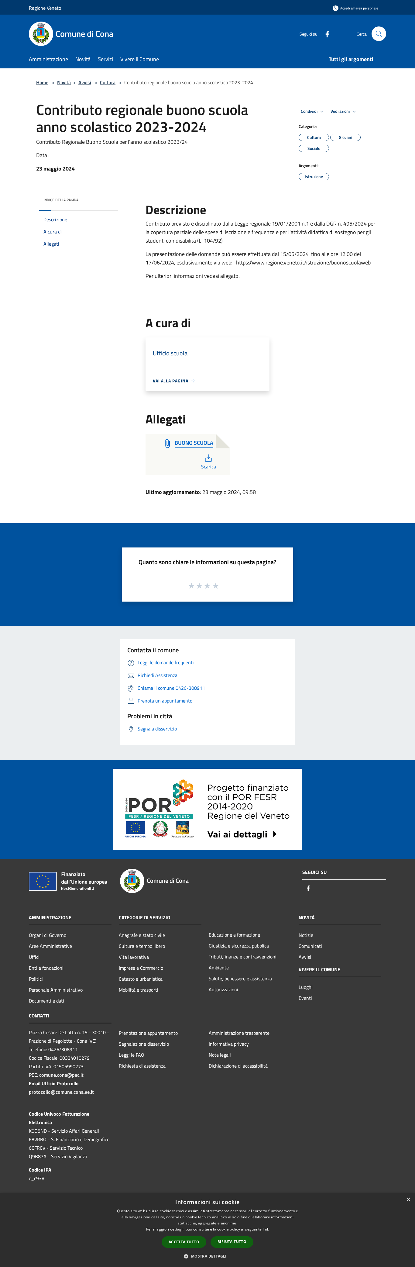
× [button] (408, 1199)
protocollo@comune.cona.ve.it (61, 1092)
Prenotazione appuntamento (148, 1033)
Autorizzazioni (223, 989)
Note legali (220, 1054)
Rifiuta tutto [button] (232, 1241)
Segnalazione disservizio (144, 1044)
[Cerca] (379, 33)
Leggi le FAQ (131, 1054)
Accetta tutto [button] (184, 1242)
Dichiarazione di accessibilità (238, 1065)
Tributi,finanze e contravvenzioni (242, 956)
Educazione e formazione (234, 934)
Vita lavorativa (134, 957)
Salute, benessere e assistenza (240, 978)
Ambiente (219, 967)
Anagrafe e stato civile (142, 935)
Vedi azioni (341, 111)
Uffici (34, 957)
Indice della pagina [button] (60, 200)
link (266, 1229)
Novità (64, 82)
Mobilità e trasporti (138, 989)
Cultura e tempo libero (142, 946)
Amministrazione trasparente (239, 1033)
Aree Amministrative (50, 946)
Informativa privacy (229, 1044)
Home (42, 82)
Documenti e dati (46, 1000)
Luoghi (306, 987)
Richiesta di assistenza (142, 1065)
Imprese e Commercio (141, 968)
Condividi (309, 111)
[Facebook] (325, 33)
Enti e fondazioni (46, 968)
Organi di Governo (47, 935)
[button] (207, 1256)
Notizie (306, 935)
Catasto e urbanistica (141, 978)
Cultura (107, 82)
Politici (36, 978)
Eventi (305, 998)
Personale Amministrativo (56, 989)
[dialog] (207, 1230)
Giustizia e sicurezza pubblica (239, 945)
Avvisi (84, 82)
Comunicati (310, 946)
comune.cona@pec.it (61, 1075)
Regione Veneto (45, 8)
